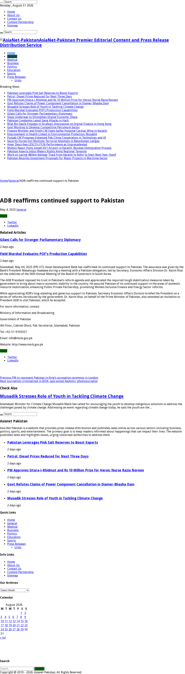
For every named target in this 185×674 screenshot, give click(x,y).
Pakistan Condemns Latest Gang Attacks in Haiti (38, 120)
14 (18, 621)
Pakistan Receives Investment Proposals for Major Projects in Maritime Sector (57, 158)
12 (10, 621)
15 (22, 621)
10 (2, 621)
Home (11, 12)
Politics (12, 66)
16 (26, 621)
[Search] (1, 2)
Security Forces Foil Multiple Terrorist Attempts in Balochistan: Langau (53, 141)
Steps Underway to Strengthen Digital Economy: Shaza (42, 117)
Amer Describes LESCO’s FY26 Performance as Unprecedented (47, 144)
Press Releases (16, 77)
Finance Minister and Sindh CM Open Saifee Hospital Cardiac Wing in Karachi (57, 130)
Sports (11, 73)
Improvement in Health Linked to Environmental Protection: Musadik (52, 134)
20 (14, 625)
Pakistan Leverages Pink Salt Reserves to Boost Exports (42, 93)
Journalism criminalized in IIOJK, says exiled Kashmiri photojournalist (49, 381)
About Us (13, 15)
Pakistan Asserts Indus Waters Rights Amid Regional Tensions (47, 151)
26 (10, 629)
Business (13, 63)
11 (6, 621)
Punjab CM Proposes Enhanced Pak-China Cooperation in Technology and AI (56, 137)
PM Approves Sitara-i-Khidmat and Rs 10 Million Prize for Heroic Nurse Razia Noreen (62, 100)
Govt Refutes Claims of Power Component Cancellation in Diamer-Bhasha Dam (58, 103)
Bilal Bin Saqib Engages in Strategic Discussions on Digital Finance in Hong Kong (59, 124)
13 (14, 621)
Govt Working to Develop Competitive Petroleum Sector (43, 127)
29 (22, 629)
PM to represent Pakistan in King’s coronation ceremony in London (49, 377)
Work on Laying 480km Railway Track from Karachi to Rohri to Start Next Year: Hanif (61, 154)
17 (2, 625)
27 (14, 629)
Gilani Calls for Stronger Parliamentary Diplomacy (39, 113)
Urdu (17, 80)
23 (26, 625)
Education (13, 70)
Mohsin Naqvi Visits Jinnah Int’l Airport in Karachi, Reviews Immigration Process (59, 148)
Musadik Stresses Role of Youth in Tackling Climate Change (45, 106)
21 (18, 625)
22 (22, 625)
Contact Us (14, 18)
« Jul (3, 637)
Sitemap (12, 25)
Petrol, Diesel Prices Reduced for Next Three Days (39, 96)
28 (18, 629)
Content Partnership (20, 22)
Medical (12, 60)
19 (10, 625)
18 (6, 625)
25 (6, 629)
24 (2, 629)
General (12, 56)
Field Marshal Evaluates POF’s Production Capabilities (42, 110)
